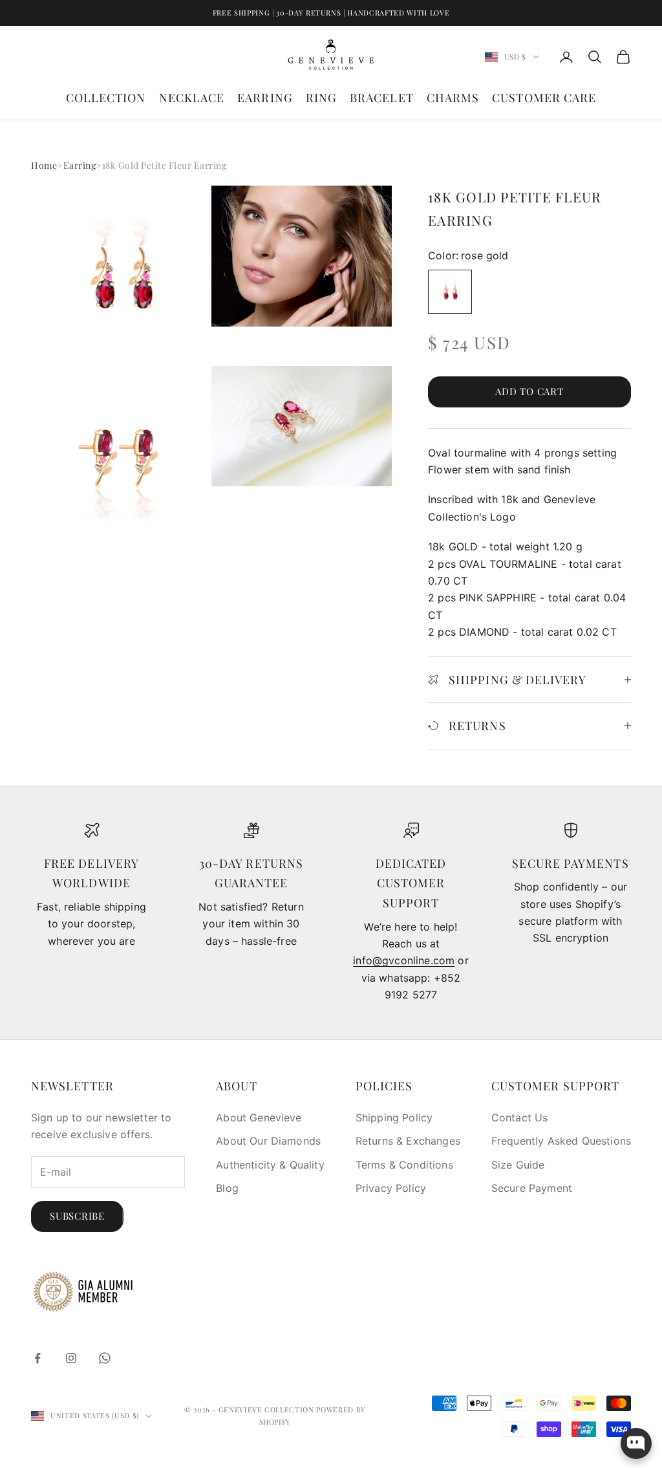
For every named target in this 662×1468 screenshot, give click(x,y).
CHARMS (453, 97)
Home (44, 165)
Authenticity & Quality (270, 1164)
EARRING (265, 97)
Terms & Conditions (404, 1164)
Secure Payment (531, 1188)
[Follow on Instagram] (71, 1358)
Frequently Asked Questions (561, 1140)
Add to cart (529, 391)
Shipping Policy (394, 1117)
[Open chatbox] (636, 1443)
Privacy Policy (391, 1188)
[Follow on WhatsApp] (104, 1358)
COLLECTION (106, 97)
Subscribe (77, 1215)
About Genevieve (258, 1117)
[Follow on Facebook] (37, 1358)
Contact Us (519, 1117)
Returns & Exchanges (408, 1140)
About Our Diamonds (268, 1140)
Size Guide (518, 1164)
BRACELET (382, 97)
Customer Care (544, 97)
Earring (79, 165)
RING (321, 97)
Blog (227, 1188)
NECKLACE (192, 97)
